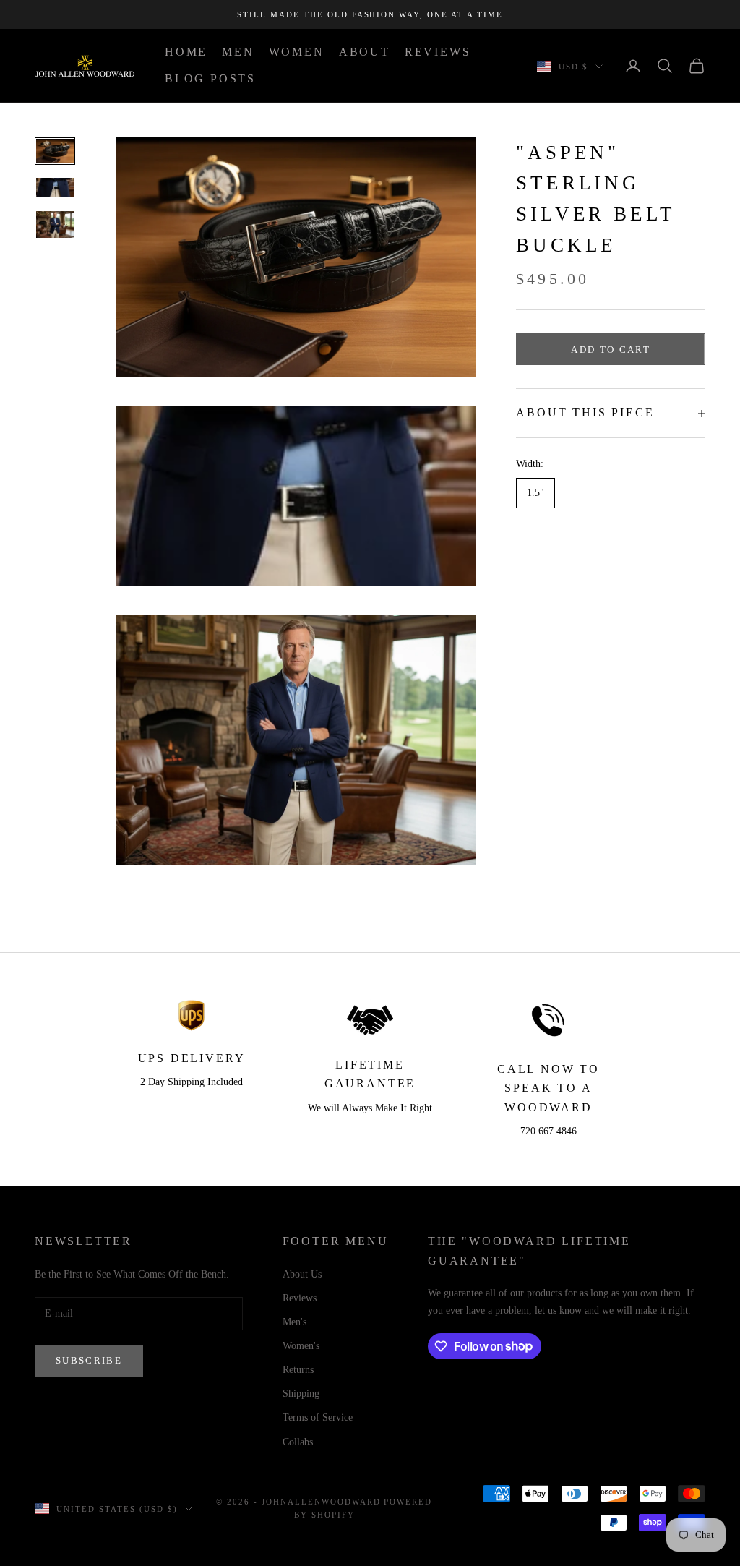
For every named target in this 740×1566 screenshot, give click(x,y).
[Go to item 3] (55, 224)
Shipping (301, 1393)
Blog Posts (210, 78)
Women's (301, 1345)
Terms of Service (318, 1417)
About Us (302, 1274)
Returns (298, 1369)
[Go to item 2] (55, 187)
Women (296, 52)
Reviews (300, 1298)
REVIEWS (438, 52)
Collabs (298, 1442)
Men (238, 52)
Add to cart (610, 349)
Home (186, 52)
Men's (294, 1322)
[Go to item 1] (55, 151)
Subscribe (89, 1360)
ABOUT (364, 52)
